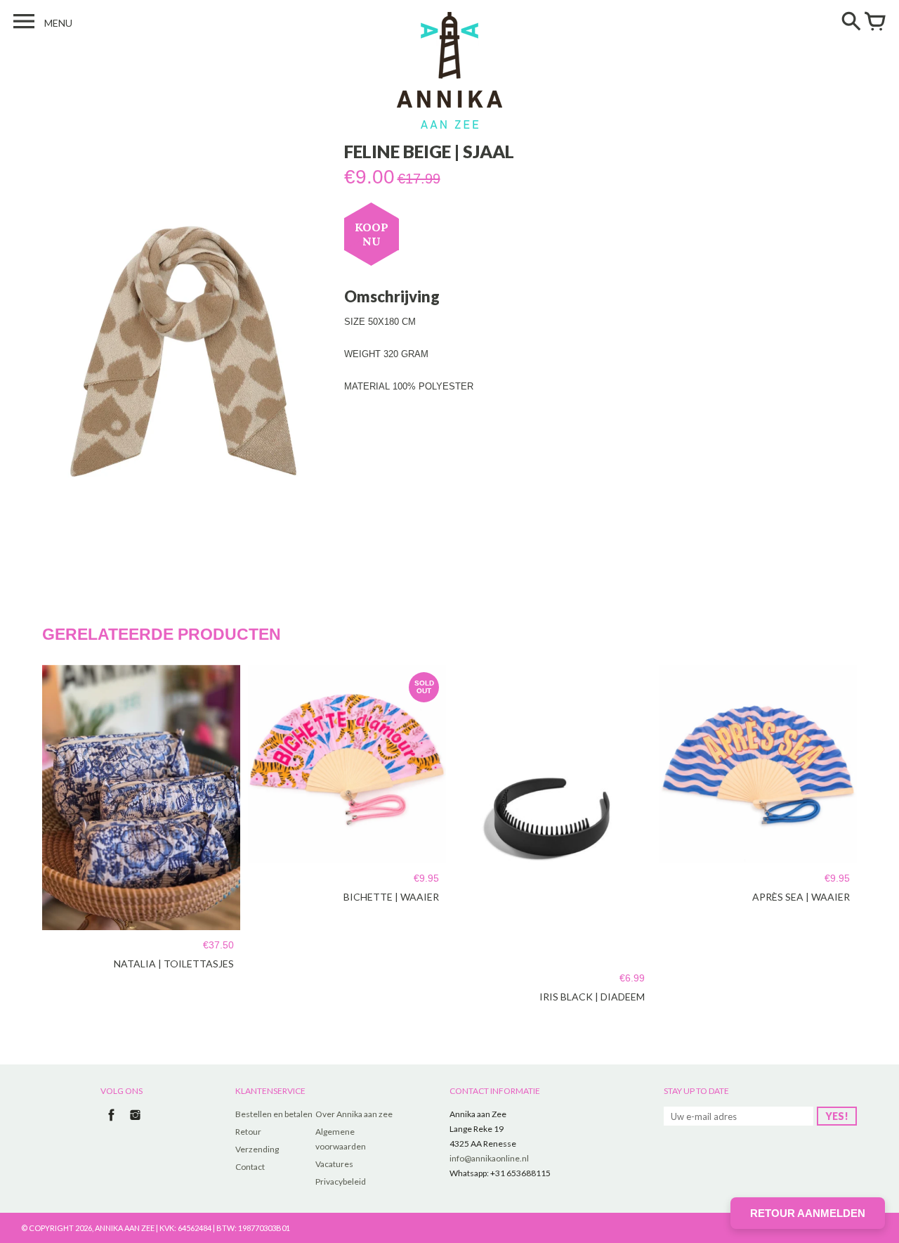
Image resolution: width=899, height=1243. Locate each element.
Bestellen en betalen (274, 1114)
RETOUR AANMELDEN (807, 1213)
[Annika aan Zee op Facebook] (111, 1122)
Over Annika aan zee (354, 1114)
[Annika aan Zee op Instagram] (135, 1122)
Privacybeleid (340, 1181)
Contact (250, 1166)
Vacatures (334, 1164)
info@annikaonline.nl (489, 1158)
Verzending (257, 1149)
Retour (248, 1131)
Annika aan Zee (125, 1227)
